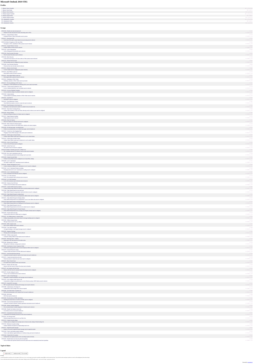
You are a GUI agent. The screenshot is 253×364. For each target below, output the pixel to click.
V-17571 (250, 205)
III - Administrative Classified (8, 19)
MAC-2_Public (249, 15)
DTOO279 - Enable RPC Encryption (9, 283)
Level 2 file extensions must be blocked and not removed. (16, 181)
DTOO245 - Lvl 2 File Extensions (9, 179)
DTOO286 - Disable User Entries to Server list (11, 309)
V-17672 (250, 249)
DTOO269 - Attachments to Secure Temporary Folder (13, 246)
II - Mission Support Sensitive (8, 17)
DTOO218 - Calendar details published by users (12, 86)
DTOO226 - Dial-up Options (8, 112)
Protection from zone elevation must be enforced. (14, 66)
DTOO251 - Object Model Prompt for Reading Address (13, 197)
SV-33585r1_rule (249, 180)
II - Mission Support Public (7, 15)
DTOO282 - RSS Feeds (7, 294)
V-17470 (250, 257)
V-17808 (250, 294)
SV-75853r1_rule (249, 32)
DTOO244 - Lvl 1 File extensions (9, 175)
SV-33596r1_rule (249, 214)
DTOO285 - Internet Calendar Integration (10, 305)
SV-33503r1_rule (249, 310)
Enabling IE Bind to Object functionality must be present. (16, 36)
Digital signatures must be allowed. (11, 117)
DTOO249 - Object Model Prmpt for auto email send (13, 190)
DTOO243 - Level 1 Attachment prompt (10, 172)
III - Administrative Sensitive (8, 22)
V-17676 (250, 134)
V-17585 (250, 112)
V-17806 (250, 290)
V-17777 (250, 94)
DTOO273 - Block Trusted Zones (9, 260)
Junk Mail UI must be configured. (11, 99)
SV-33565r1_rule (249, 225)
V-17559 (250, 142)
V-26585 (250, 64)
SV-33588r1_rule (249, 195)
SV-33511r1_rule (249, 136)
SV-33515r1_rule (249, 80)
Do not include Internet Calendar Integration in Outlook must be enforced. (19, 307)
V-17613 (250, 275)
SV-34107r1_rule (249, 325)
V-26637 (250, 327)
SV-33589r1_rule (249, 210)
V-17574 (250, 190)
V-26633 (250, 335)
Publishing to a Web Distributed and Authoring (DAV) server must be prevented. (20, 84)
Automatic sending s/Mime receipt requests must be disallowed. (17, 236)
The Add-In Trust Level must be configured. (13, 147)
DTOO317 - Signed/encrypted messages (10, 327)
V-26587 (250, 60)
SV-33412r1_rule (249, 43)
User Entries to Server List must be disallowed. (13, 310)
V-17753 (250, 123)
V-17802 (250, 186)
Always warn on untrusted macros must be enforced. (15, 273)
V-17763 (250, 79)
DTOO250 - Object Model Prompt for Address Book (13, 194)
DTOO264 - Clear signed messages (9, 227)
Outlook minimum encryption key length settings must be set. (16, 325)
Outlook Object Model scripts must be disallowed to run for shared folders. (19, 136)
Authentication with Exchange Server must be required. (15, 288)
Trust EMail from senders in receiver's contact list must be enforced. (18, 103)
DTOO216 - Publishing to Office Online (10, 79)
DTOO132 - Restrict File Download (9, 60)
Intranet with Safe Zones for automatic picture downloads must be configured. (20, 269)
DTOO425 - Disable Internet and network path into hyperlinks (15, 338)
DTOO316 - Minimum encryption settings (10, 324)
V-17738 (250, 301)
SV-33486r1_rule (249, 288)
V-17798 (250, 272)
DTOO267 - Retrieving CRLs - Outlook (10, 238)
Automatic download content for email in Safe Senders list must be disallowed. (20, 255)
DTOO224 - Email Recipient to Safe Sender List (12, 105)
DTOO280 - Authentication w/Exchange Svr (11, 286)
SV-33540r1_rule (249, 262)
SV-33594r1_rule (249, 203)
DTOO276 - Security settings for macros (10, 272)
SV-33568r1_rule (249, 236)
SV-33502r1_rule (249, 295)
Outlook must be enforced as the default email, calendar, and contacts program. (20, 125)
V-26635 (250, 320)
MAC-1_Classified (248, 8)
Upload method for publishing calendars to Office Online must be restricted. (19, 95)
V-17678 (250, 305)
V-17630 (250, 264)
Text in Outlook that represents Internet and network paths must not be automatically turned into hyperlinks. (26, 340)
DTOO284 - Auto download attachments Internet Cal (13, 301)
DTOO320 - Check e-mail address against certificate (12, 331)
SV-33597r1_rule (249, 277)
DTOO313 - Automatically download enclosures (12, 312)
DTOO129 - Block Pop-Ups (8, 57)
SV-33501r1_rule (249, 292)
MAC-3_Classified (248, 19)
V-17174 (250, 34)
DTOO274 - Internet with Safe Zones (9, 264)
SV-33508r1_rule (249, 125)
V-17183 (250, 42)
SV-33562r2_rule (249, 269)
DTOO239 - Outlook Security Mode (9, 157)
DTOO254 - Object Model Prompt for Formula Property (13, 209)
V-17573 (250, 201)
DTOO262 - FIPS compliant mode (9, 223)
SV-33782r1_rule (249, 51)
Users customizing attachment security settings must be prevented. (17, 155)
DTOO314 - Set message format (8, 316)
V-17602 (250, 168)
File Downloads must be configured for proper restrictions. (16, 62)
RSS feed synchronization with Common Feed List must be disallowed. (19, 292)
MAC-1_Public (249, 10)
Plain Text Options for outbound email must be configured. (16, 121)
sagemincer (250, 362)
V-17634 (250, 268)
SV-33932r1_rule (249, 147)
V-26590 (250, 53)
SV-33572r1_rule (249, 247)
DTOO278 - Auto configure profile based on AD (12, 279)
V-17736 (250, 279)
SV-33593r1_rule (249, 199)
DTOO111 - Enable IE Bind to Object (9, 34)
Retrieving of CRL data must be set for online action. (15, 240)
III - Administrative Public (7, 21)
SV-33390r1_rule (249, 36)
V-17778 (250, 238)
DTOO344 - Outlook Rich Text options (10, 335)
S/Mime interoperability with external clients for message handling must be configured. (22, 218)
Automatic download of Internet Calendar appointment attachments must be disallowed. (22, 303)
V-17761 (250, 120)
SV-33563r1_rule (249, 221)
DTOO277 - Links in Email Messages (9, 275)
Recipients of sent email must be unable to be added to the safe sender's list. (19, 106)
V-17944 (250, 309)
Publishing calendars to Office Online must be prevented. (16, 80)
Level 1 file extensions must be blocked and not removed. (16, 177)
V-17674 (250, 127)
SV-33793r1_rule (249, 69)
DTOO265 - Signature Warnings (8, 231)
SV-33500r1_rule (249, 299)
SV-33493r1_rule (249, 284)
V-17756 (250, 242)
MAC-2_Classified (248, 13)
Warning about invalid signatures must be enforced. (14, 232)
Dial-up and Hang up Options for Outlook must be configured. (17, 114)
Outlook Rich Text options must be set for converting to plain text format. (19, 336)
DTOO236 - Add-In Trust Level (8, 146)
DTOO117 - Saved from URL (8, 38)
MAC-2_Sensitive (249, 17)
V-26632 (250, 312)
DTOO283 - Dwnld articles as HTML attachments (12, 298)
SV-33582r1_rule (249, 169)
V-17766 (250, 153)
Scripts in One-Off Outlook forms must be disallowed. (15, 184)
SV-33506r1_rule (249, 114)
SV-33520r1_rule (249, 106)
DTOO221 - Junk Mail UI (7, 97)
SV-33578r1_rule (249, 166)
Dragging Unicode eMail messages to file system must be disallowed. (18, 132)
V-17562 (250, 183)
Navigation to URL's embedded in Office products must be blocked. (18, 43)
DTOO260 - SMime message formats (9, 220)
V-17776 (250, 86)
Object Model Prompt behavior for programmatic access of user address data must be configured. (24, 199)
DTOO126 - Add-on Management (9, 49)
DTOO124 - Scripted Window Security (10, 45)
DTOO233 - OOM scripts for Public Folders (11, 138)
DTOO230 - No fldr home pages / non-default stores (12, 127)
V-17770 (250, 71)
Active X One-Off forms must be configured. (13, 143)
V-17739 (250, 253)
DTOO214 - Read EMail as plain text (9, 71)
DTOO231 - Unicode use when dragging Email (11, 131)
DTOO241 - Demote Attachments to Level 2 (11, 164)
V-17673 (250, 116)
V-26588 (250, 45)
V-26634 (250, 316)
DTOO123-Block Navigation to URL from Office (12, 42)
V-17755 (250, 220)
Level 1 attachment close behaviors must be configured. (15, 173)
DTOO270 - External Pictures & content (10, 249)
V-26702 (250, 331)
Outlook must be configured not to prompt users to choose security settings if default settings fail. (24, 321)
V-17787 (250, 223)
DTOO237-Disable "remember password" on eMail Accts (14, 149)
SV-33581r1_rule (249, 173)
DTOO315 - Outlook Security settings (10, 320)
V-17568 (250, 194)
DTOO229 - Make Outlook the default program (11, 123)
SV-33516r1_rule (249, 88)
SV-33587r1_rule (249, 188)
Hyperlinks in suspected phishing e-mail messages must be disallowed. (18, 277)
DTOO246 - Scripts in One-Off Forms (10, 183)
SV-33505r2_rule (249, 121)
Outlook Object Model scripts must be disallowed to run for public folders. (19, 140)
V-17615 (250, 283)
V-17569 (250, 164)
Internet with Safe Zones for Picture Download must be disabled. (17, 266)
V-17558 (250, 105)
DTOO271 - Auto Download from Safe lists (11, 253)
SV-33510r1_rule (249, 140)
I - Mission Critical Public (7, 10)
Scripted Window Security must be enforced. (13, 47)
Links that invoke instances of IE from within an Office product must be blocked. (20, 58)
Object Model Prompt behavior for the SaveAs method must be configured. (19, 206)
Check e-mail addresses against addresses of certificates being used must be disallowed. (22, 333)
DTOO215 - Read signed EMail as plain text (11, 75)
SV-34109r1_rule (249, 329)
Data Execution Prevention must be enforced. (13, 54)
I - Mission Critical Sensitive (7, 12)
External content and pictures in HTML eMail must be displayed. (17, 251)
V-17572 (250, 197)
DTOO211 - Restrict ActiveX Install (9, 68)
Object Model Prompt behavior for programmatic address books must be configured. (21, 195)
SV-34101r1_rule (249, 314)
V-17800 (250, 227)
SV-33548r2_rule (249, 251)
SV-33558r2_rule (249, 258)
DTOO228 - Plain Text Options (8, 120)
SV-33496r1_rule (249, 303)
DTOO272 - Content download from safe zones (12, 257)
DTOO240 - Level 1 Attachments (9, 160)
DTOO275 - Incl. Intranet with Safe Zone (10, 268)
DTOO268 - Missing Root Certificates (10, 242)
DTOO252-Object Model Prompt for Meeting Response (13, 201)
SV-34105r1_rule (249, 318)
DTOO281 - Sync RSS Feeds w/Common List (11, 290)
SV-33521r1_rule (249, 99)
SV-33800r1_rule (249, 62)
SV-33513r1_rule (249, 91)
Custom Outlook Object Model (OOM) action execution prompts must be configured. (21, 188)
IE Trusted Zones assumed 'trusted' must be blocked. (15, 262)
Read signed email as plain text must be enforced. (14, 77)
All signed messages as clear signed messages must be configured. (17, 229)
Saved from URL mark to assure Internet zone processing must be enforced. (19, 40)
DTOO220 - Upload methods (8, 94)
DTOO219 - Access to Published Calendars (11, 90)
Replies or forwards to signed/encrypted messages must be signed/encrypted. (20, 329)
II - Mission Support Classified (8, 13)
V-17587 (250, 149)
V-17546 (250, 90)
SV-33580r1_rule (249, 162)
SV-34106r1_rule (249, 321)
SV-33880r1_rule (249, 240)
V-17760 (250, 157)
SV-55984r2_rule (249, 340)
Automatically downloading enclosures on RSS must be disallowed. (18, 314)
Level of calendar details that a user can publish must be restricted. (17, 88)
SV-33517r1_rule (249, 95)
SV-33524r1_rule (249, 151)
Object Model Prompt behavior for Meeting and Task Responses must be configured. (21, 203)
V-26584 (250, 49)
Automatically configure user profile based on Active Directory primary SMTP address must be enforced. (25, 281)
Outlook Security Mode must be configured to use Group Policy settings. (19, 158)
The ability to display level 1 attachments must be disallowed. (16, 162)
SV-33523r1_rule (249, 143)
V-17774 (250, 175)
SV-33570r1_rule (249, 229)
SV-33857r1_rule (249, 54)
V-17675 (250, 138)
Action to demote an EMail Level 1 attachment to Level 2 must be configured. (20, 166)
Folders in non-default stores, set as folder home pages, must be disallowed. (19, 129)
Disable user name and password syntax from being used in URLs (17, 32)
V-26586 (250, 68)
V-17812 (250, 131)
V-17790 (250, 216)
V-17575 (250, 212)
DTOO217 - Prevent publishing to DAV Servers (12, 82)
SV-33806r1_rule (249, 47)
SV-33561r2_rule (249, 266)
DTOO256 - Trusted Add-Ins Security (9, 212)
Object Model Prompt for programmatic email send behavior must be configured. (20, 192)
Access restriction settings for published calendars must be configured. (18, 91)
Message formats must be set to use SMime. (13, 221)
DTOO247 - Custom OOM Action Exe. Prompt (12, 186)
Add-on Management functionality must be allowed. (14, 51)
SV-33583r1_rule (249, 177)
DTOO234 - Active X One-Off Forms (10, 142)
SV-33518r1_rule (249, 73)
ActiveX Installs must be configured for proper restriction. (16, 69)
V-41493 (250, 338)
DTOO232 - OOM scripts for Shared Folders (11, 134)
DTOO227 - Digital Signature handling (10, 116)
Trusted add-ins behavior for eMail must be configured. (15, 214)
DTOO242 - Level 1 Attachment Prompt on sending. (13, 168)
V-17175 (250, 38)
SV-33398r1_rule (249, 58)
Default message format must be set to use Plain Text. (15, 318)
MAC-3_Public (249, 21)
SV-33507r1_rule (249, 110)
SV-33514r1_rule (249, 84)
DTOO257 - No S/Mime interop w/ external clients (12, 216)
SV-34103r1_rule (249, 336)
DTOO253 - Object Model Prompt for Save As (11, 205)
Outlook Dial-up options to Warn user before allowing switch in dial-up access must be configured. (24, 110)
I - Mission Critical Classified (8, 8)
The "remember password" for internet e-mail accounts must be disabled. (19, 151)
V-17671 (250, 160)
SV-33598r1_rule (249, 273)
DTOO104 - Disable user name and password (11, 31)
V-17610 (250, 298)
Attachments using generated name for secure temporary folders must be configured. (21, 247)
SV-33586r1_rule (249, 184)
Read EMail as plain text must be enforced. (13, 73)
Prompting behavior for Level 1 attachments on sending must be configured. (19, 169)
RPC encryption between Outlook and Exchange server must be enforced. (19, 284)
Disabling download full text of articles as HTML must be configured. (18, 299)
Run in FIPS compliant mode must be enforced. (14, 225)
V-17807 (250, 101)
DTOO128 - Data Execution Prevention (10, 53)
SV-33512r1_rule (249, 132)
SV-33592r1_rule (249, 206)
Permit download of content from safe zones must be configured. (17, 258)
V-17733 (250, 246)
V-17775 (250, 179)
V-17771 (250, 75)
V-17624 (250, 97)
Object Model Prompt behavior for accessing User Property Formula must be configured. (22, 210)
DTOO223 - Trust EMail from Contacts (10, 101)
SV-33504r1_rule (249, 117)
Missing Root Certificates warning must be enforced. (15, 244)
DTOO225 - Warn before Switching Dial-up (11, 108)
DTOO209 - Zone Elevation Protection (10, 64)
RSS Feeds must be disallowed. (10, 295)
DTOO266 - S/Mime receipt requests (9, 235)
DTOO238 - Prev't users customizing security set (12, 153)
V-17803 (250, 231)
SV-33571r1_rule (249, 232)
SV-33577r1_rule (249, 158)
